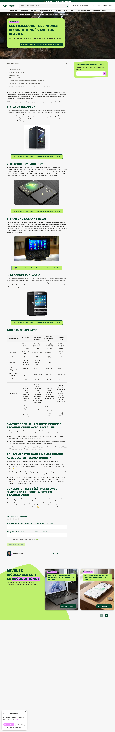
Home (9, 14)
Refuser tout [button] (20, 724)
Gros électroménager (99, 10)
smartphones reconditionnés (39, 102)
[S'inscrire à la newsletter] (104, 73)
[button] (14, 728)
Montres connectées (46, 10)
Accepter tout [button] (8, 724)
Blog (93, 6)
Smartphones (13, 10)
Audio (65, 10)
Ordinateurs (24, 10)
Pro (99, 6)
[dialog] (14, 720)
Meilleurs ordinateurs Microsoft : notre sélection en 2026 (61, 577)
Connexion (107, 5)
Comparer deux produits (80, 6)
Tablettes (33, 10)
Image (72, 10)
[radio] (8, 519)
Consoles (58, 10)
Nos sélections (25, 14)
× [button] (25, 712)
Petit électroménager (84, 10)
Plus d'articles (31, 584)
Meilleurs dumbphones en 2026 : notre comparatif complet (96, 577)
